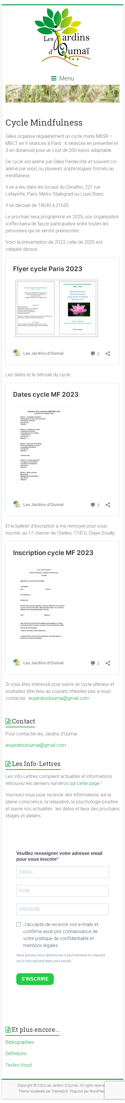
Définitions (16, 1053)
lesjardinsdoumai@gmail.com (59, 698)
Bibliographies (20, 1042)
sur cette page (85, 783)
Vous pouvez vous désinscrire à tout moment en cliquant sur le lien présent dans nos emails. (60, 958)
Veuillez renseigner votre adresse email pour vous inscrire (59, 856)
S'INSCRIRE (35, 978)
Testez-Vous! (19, 1065)
